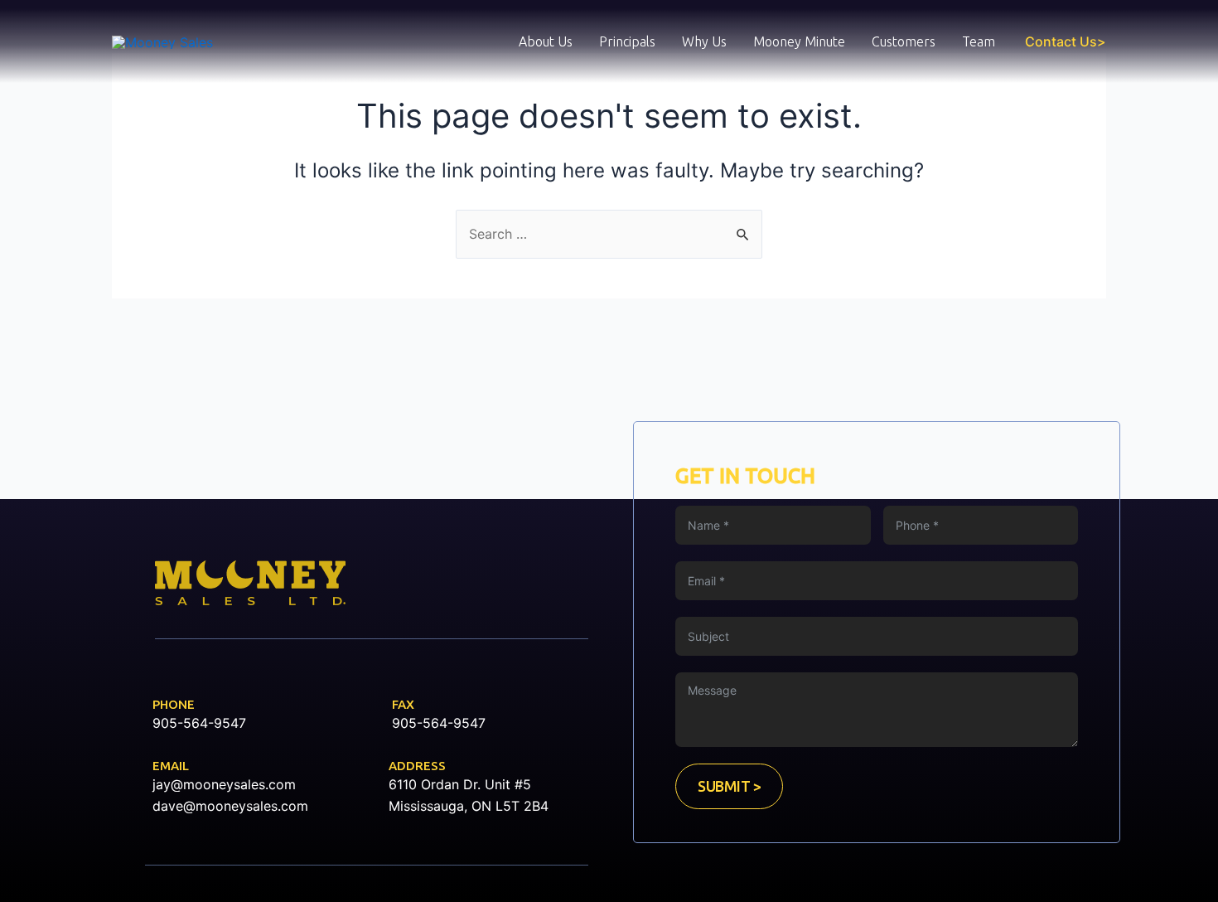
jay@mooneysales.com (224, 784)
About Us (546, 41)
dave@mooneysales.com (230, 806)
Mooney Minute (799, 41)
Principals (627, 41)
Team (978, 41)
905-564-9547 (199, 723)
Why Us (704, 41)
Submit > (729, 786)
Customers (903, 41)
